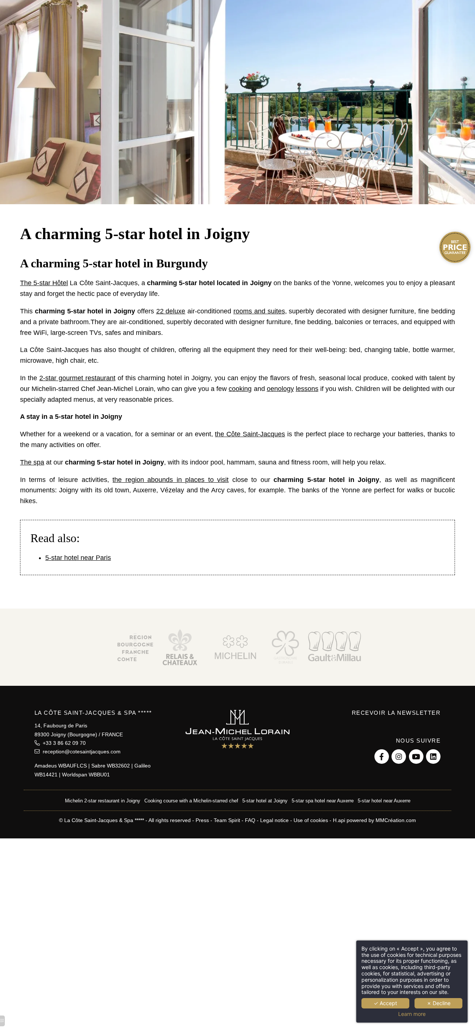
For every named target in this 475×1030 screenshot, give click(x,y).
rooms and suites (259, 311)
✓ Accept (385, 1003)
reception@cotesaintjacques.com (80, 751)
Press (202, 820)
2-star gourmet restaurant (77, 378)
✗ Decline (439, 1003)
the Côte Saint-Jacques (250, 434)
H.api (339, 820)
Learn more (412, 1014)
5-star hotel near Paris (78, 557)
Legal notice (274, 820)
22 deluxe (171, 311)
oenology (280, 388)
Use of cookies (311, 820)
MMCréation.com (396, 820)
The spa (32, 462)
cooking (240, 388)
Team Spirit (227, 820)
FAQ (250, 820)
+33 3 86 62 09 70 (63, 743)
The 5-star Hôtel (44, 283)
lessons (307, 388)
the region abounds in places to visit (170, 479)
